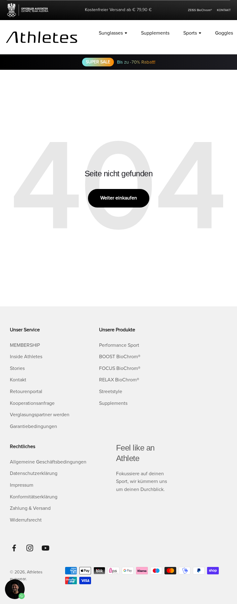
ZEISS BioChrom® (200, 10)
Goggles (224, 33)
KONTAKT (224, 10)
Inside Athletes (26, 357)
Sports (190, 33)
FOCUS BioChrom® (119, 368)
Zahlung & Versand (30, 508)
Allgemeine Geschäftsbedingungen (48, 462)
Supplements (155, 33)
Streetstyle (110, 391)
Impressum (21, 485)
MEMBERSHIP (25, 345)
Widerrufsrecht (26, 520)
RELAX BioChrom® (119, 380)
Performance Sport (119, 345)
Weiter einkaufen (118, 198)
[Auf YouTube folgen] (45, 548)
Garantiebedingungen (33, 426)
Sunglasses (111, 33)
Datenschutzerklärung (33, 473)
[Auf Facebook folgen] (14, 548)
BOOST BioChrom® (119, 357)
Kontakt (18, 380)
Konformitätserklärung (33, 497)
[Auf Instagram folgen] (30, 548)
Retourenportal (26, 391)
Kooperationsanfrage (32, 403)
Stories (17, 368)
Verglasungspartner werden (39, 415)
